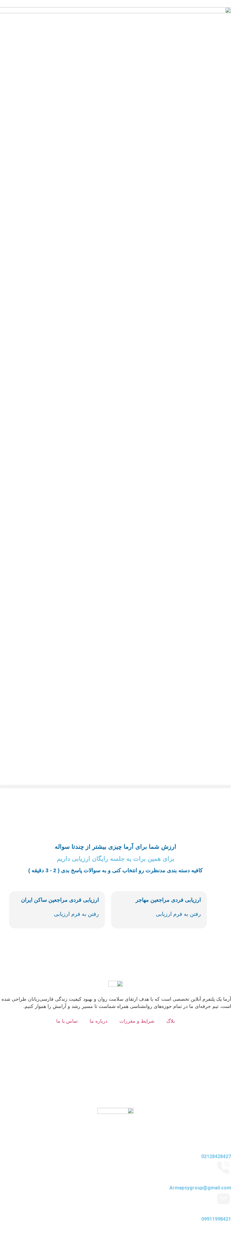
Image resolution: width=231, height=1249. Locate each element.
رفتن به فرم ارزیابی (76, 914)
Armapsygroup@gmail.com (200, 1188)
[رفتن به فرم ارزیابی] (19, 915)
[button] (115, 786)
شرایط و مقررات (136, 1021)
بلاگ (170, 1021)
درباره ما (98, 1021)
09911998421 (216, 1219)
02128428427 (216, 1156)
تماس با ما (67, 1021)
